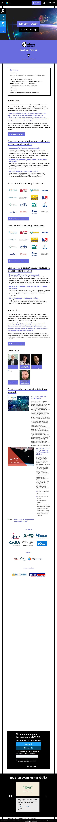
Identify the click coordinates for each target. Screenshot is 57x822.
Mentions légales (32, 818)
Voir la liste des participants (19, 219)
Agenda (37, 3)
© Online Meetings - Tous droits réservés (17, 818)
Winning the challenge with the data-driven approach (24, 92)
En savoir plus (28, 821)
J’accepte (34, 821)
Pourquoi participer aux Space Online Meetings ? (23, 86)
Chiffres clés (13, 88)
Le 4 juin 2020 (50, 3)
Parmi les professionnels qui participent (21, 79)
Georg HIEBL (13, 90)
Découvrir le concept (17, 134)
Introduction (13, 73)
